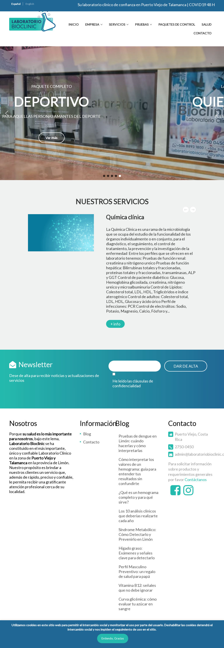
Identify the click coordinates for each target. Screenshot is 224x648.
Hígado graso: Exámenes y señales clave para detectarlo (137, 553)
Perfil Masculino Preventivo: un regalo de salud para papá (137, 571)
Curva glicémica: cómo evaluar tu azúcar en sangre (138, 604)
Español (16, 3)
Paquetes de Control (176, 24)
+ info (152, 314)
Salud (207, 24)
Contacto (203, 33)
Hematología (159, 217)
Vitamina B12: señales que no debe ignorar (137, 587)
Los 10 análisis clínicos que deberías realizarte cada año (138, 516)
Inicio (73, 24)
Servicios (117, 24)
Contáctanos (196, 479)
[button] (112, 113)
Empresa (92, 24)
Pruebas (142, 24)
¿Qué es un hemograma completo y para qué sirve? (138, 497)
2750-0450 (184, 446)
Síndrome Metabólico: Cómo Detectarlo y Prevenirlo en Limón (137, 534)
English (30, 3)
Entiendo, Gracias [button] (113, 638)
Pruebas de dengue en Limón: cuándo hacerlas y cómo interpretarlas (138, 443)
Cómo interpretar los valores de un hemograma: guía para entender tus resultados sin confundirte (137, 471)
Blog (87, 433)
